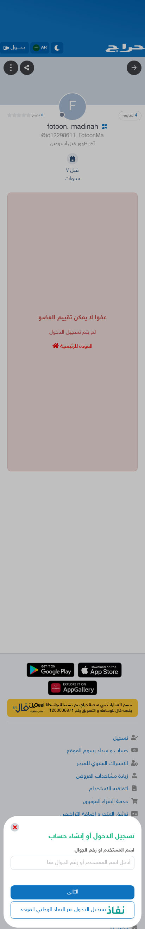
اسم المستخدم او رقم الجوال (104, 850)
